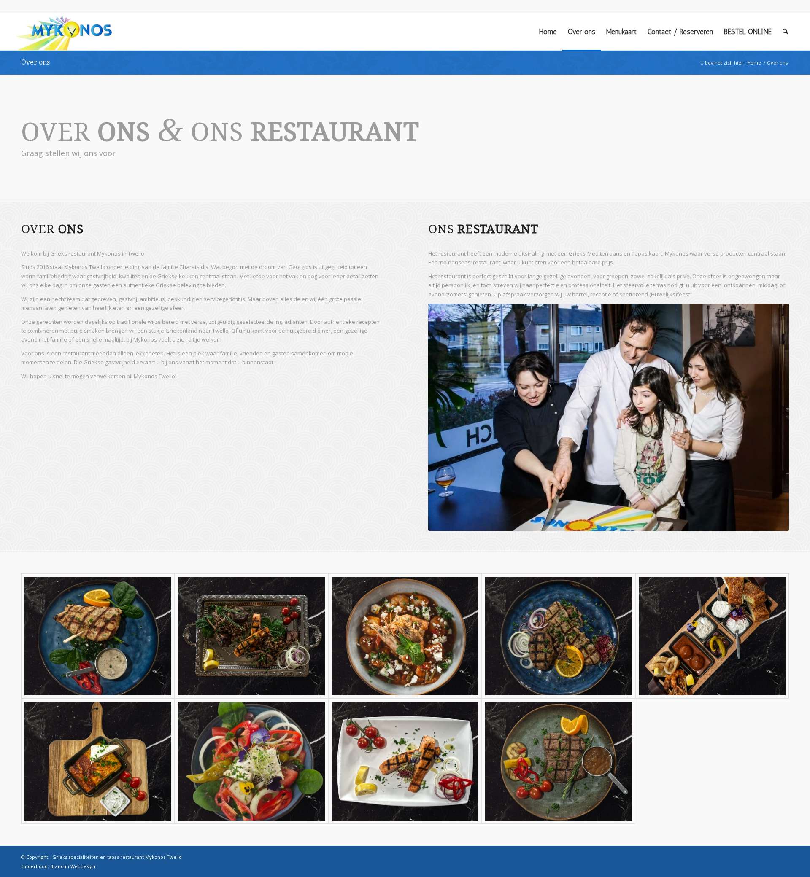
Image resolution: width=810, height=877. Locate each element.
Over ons (35, 62)
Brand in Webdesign (72, 866)
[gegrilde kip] (98, 636)
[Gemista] (251, 761)
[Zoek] (785, 31)
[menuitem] (548, 31)
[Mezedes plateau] (712, 636)
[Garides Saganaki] (405, 636)
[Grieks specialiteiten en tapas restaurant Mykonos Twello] (66, 31)
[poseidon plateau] (251, 636)
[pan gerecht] (98, 761)
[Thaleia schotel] (558, 636)
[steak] (558, 761)
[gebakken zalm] (405, 761)
